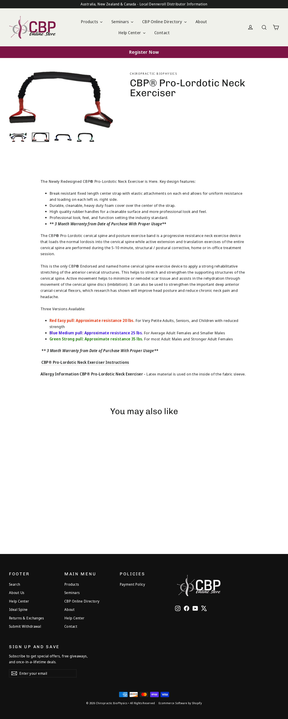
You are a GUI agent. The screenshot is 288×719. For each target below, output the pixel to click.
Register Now (144, 52)
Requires (17, 512)
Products (90, 21)
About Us (16, 592)
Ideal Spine (18, 609)
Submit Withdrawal (25, 626)
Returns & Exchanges (26, 618)
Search (14, 584)
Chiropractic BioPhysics (153, 74)
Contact (162, 32)
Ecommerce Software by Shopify (180, 703)
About (201, 21)
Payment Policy (132, 584)
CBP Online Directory (162, 21)
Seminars (120, 21)
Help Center (130, 32)
